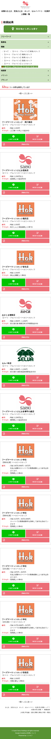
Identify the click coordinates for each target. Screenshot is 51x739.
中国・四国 (46, 712)
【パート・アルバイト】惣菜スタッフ (18, 60)
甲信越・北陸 (29, 712)
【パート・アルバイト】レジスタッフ (18, 64)
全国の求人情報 (36, 709)
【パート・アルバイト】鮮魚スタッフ (26, 51)
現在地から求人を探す (27, 29)
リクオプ (29, 735)
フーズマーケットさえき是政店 (15, 170)
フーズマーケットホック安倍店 (15, 672)
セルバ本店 (6, 363)
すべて (6, 51)
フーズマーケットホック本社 (14, 460)
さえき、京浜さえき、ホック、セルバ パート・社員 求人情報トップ (26, 707)
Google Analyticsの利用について (25, 733)
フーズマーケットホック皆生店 (15, 267)
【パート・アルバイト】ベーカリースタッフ (20, 67)
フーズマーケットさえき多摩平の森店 (18, 411)
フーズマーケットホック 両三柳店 (17, 122)
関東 (36, 712)
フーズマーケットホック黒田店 (15, 219)
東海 (40, 712)
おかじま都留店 (8, 315)
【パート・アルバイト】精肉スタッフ (18, 54)
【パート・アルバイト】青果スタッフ (18, 57)
